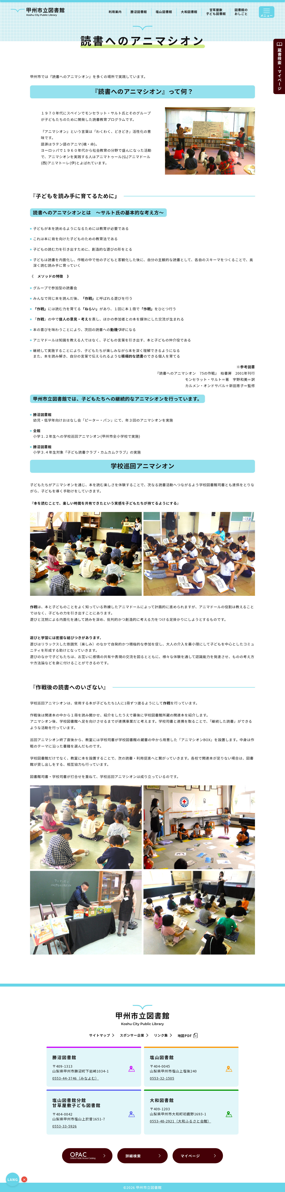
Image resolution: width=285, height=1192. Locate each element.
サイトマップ (99, 1035)
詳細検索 (133, 1155)
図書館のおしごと (241, 12)
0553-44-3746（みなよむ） (75, 1078)
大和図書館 (189, 11)
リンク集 (161, 1035)
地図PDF (185, 1035)
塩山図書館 (164, 11)
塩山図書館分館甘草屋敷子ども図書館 (76, 1102)
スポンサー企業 (132, 1035)
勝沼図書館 (138, 11)
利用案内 (115, 11)
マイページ (190, 1155)
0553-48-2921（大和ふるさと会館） (180, 1121)
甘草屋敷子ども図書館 (216, 12)
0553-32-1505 (162, 1078)
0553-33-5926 (64, 1126)
